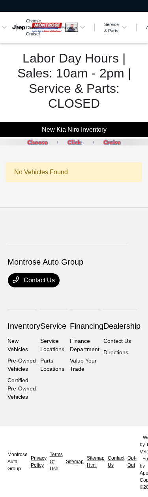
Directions (115, 352)
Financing (86, 326)
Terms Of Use (56, 461)
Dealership (122, 326)
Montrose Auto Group (17, 461)
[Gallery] (74, 142)
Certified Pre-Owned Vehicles (21, 388)
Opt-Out (132, 461)
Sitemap (75, 461)
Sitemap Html (96, 461)
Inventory (23, 326)
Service (53, 326)
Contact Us (38, 280)
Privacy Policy (39, 461)
